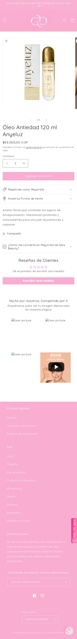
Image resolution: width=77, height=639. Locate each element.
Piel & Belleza (16, 472)
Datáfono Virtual (18, 521)
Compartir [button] (14, 233)
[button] (4, 20)
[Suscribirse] (66, 582)
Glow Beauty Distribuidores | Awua (32, 633)
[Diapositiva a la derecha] (46, 120)
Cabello (12, 464)
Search (12, 418)
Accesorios (15, 488)
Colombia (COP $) (37, 619)
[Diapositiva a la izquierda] (31, 120)
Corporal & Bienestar (21, 480)
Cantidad (8, 156)
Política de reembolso (22, 434)
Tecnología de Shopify (55, 633)
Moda (11, 496)
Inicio (11, 456)
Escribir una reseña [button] (38, 281)
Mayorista (14, 513)
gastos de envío (34, 147)
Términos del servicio (22, 426)
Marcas (12, 504)
